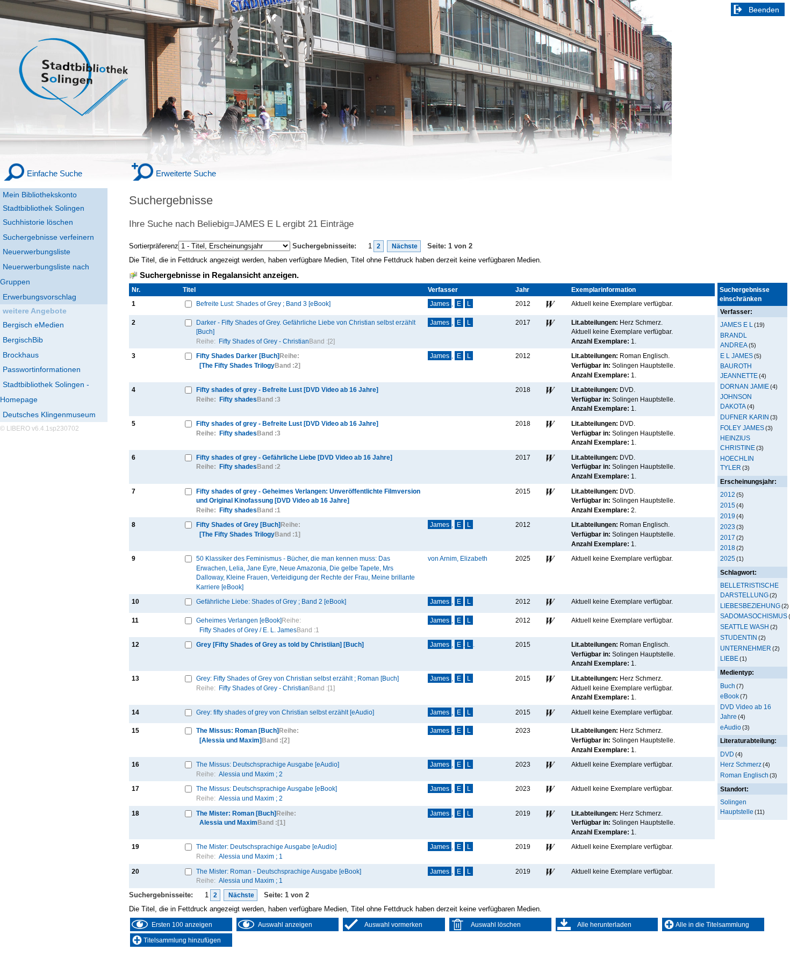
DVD (727, 754)
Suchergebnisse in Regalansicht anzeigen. (219, 275)
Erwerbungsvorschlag (39, 296)
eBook (729, 695)
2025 (727, 558)
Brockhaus (21, 355)
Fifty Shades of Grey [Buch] (238, 524)
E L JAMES (736, 355)
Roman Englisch (744, 775)
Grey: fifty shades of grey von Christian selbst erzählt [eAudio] (285, 712)
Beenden (764, 9)
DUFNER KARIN (744, 416)
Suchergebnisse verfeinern (48, 237)
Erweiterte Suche (186, 173)
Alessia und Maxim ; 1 (251, 856)
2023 (727, 526)
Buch (727, 685)
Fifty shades (238, 399)
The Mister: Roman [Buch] (236, 813)
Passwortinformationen (42, 369)
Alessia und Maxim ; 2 (251, 773)
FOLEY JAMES (742, 427)
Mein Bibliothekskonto (40, 194)
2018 (727, 547)
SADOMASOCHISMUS (753, 615)
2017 (727, 537)
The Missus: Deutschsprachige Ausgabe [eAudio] (267, 764)
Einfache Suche (54, 173)
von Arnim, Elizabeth (457, 558)
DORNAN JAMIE (744, 386)
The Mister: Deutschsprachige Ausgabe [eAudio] (266, 846)
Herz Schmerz (741, 764)
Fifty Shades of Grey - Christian (264, 341)
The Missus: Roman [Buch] (237, 730)
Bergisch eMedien (33, 324)
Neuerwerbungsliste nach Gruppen (44, 274)
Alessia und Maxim (228, 822)
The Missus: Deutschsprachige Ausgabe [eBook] (266, 788)
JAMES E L (736, 324)
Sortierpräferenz (153, 246)
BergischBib (23, 339)
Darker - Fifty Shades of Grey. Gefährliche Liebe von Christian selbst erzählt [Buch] (305, 327)
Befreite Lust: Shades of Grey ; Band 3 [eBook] (263, 303)
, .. (452, 644)
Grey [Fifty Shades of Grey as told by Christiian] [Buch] (280, 644)
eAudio (730, 727)
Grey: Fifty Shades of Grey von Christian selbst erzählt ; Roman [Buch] (297, 678)
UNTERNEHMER (745, 648)
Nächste (404, 246)
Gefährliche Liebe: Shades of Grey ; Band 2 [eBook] (271, 601)
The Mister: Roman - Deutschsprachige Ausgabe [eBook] (278, 871)
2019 (727, 515)
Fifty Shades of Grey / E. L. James (248, 629)
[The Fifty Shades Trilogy (237, 365)
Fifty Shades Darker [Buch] (237, 355)
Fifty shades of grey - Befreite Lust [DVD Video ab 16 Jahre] (287, 389)
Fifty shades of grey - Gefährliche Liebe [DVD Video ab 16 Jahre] (294, 457)
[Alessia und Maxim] (230, 740)
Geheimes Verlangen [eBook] (239, 620)
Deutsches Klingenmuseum (49, 414)
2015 (727, 505)
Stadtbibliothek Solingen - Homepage (44, 392)
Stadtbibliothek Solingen (43, 208)
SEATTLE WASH (744, 626)
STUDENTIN (738, 637)
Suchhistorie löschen (38, 222)
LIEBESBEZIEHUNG (750, 605)
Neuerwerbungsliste (36, 251)
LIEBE (729, 658)
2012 (727, 494)
